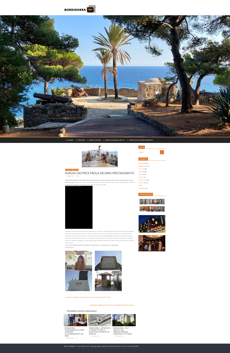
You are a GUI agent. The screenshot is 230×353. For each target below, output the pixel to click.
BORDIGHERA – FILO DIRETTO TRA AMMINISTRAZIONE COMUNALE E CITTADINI (122, 331)
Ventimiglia (141, 188)
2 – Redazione (80, 140)
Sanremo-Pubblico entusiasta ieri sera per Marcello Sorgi (87, 297)
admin (78, 176)
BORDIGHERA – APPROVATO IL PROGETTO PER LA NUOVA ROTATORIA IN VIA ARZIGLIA (99, 331)
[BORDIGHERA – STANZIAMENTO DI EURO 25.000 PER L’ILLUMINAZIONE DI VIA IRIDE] (75, 315)
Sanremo (141, 183)
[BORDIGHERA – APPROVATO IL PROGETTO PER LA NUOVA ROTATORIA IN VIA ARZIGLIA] (99, 315)
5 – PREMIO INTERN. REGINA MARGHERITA (140, 140)
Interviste (141, 177)
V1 (139, 185)
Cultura (76, 170)
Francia (140, 174)
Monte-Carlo (142, 180)
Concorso (141, 169)
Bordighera (69, 170)
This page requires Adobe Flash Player (73, 186)
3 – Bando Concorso (94, 140)
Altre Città (141, 163)
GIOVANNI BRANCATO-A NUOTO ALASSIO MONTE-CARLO (113, 305)
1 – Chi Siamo (69, 140)
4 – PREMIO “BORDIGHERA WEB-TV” (114, 140)
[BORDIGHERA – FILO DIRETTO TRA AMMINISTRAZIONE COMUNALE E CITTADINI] (124, 315)
